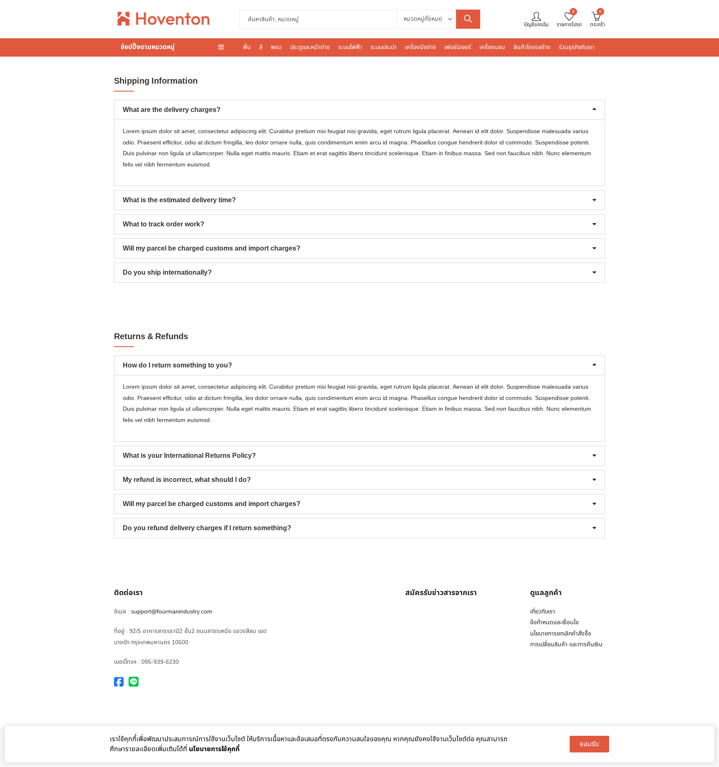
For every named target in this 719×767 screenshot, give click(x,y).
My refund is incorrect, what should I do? (187, 480)
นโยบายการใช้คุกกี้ (214, 749)
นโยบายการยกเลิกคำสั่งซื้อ (560, 633)
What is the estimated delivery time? (179, 200)
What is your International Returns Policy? (189, 456)
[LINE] (134, 682)
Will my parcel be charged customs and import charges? (211, 248)
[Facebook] (119, 682)
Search (468, 19)
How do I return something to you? (177, 365)
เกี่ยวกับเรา (542, 611)
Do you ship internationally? (167, 273)
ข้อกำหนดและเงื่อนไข (554, 622)
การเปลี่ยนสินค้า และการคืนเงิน (566, 644)
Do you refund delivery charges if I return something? (207, 528)
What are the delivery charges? (172, 110)
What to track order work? (163, 224)
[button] (359, 109)
